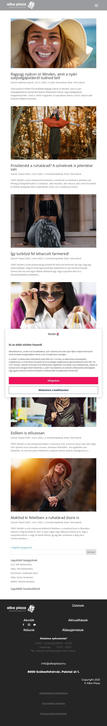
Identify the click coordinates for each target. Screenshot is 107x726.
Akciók (29, 620)
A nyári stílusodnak (57, 82)
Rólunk (29, 630)
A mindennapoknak (54, 174)
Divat (69, 82)
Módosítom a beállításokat (54, 389)
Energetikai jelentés (53, 703)
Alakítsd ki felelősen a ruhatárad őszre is (45, 517)
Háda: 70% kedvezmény (22, 568)
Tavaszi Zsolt (24, 174)
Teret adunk (79, 82)
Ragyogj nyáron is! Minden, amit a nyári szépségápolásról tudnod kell (44, 76)
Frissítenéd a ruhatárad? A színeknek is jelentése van (52, 167)
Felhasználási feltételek (53, 713)
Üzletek (78, 605)
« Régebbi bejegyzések (21, 547)
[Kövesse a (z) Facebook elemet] (23, 624)
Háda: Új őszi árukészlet (22, 577)
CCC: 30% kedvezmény (21, 564)
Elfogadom (53, 380)
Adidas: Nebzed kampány (23, 581)
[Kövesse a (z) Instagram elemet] (29, 624)
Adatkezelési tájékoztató (53, 693)
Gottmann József (25, 82)
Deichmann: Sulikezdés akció (24, 573)
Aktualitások (78, 620)
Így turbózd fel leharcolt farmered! (40, 253)
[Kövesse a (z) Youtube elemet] (34, 624)
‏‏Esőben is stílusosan (28, 432)
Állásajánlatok (73, 630)
